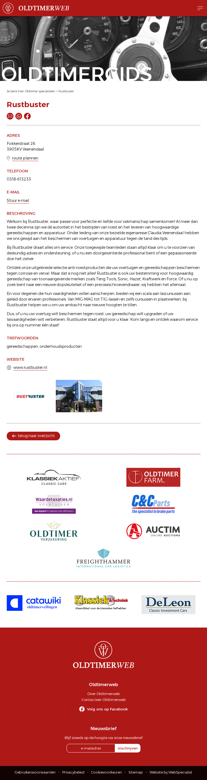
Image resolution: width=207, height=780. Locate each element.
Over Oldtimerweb (103, 694)
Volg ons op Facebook (107, 709)
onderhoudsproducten (61, 346)
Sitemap (136, 772)
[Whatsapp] (18, 116)
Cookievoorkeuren (106, 772)
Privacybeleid (73, 772)
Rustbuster (66, 91)
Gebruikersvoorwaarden (35, 772)
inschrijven (128, 748)
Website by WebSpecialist (171, 772)
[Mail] (10, 116)
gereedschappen (22, 346)
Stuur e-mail (18, 200)
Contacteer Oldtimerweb (103, 699)
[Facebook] (27, 116)
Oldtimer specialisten (40, 91)
